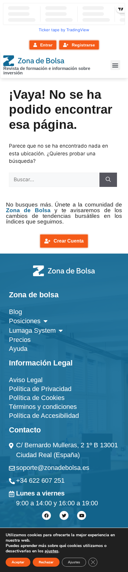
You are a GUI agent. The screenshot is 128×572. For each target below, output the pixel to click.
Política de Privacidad (40, 389)
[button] (115, 65)
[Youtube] (81, 515)
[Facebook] (46, 515)
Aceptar (18, 562)
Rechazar (46, 562)
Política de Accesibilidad (44, 415)
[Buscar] (108, 180)
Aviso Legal (26, 380)
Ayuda (18, 348)
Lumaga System (32, 330)
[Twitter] (64, 515)
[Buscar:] (54, 179)
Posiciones (24, 321)
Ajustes (74, 562)
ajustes (51, 551)
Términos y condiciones (43, 406)
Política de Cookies (37, 397)
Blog (15, 311)
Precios (20, 339)
